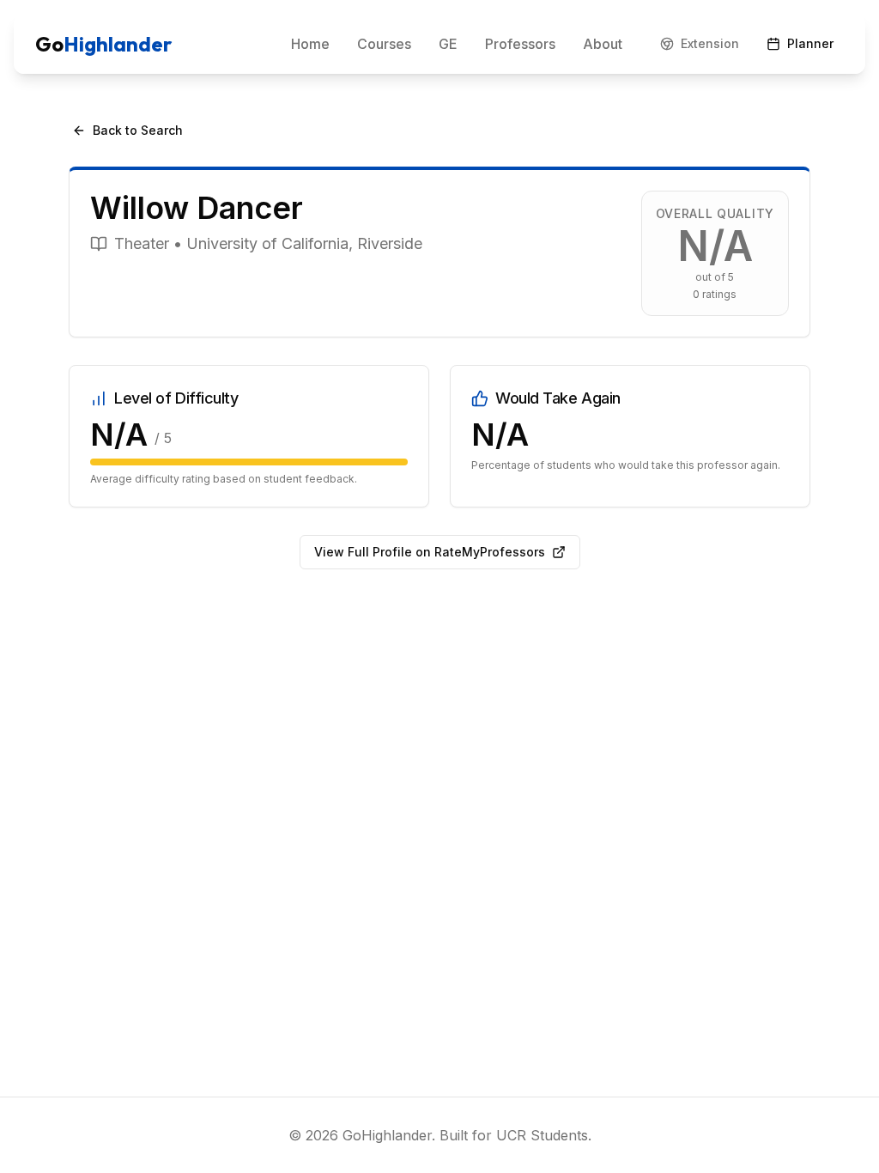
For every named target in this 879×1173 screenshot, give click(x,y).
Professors (520, 43)
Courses (384, 43)
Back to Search (138, 130)
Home (310, 43)
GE (448, 43)
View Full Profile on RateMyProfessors (429, 551)
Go (103, 44)
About (602, 43)
